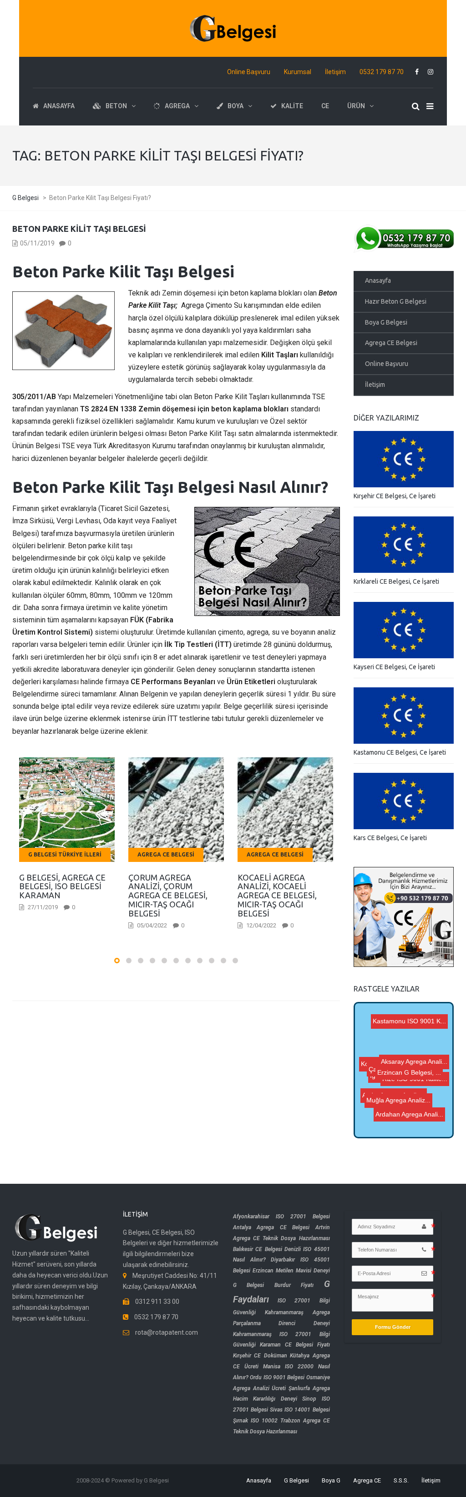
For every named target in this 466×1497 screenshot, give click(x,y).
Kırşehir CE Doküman (260, 1355)
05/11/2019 (37, 243)
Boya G (331, 1480)
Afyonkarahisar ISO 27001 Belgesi (281, 1216)
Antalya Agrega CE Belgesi (271, 1227)
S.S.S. (401, 1480)
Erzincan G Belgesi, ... (402, 1035)
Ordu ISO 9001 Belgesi (277, 1377)
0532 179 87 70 (382, 71)
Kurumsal (297, 71)
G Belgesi (296, 1480)
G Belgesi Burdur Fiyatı (273, 1285)
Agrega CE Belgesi (391, 342)
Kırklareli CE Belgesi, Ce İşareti (396, 581)
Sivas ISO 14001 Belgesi (299, 1410)
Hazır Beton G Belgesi (395, 301)
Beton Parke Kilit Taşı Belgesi (79, 228)
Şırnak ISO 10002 (255, 1420)
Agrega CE (367, 1480)
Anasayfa (378, 280)
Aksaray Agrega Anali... (409, 1091)
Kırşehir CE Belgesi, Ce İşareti (395, 496)
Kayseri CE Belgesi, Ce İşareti (394, 667)
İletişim (335, 71)
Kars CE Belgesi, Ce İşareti (390, 837)
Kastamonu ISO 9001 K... (412, 1042)
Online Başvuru (248, 71)
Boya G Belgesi (386, 322)
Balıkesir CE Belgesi (257, 1249)
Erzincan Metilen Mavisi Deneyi (291, 1270)
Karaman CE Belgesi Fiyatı (295, 1345)
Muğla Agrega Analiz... (402, 1103)
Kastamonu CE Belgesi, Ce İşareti (400, 752)
